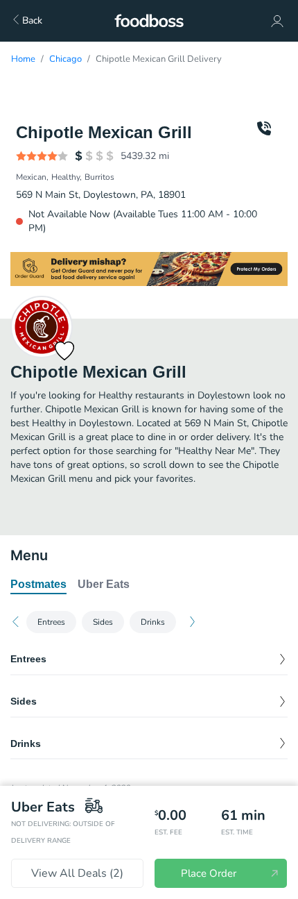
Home (23, 59)
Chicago (65, 59)
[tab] (38, 585)
